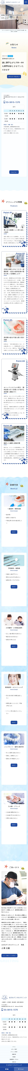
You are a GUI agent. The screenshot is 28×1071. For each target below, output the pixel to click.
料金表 (14, 1056)
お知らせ (14, 1061)
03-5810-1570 (13, 102)
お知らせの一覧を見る (13, 76)
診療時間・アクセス (14, 1059)
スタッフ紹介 (14, 1049)
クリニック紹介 (14, 1051)
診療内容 (14, 1054)
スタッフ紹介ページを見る (9, 955)
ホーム (14, 1046)
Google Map (13, 172)
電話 (7, 1069)
